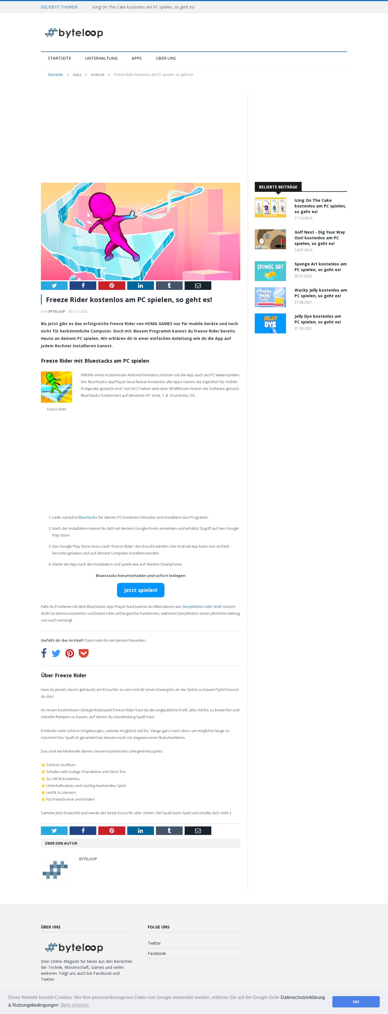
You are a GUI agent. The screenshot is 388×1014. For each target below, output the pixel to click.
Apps (137, 58)
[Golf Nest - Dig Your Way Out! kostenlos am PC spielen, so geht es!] (272, 247)
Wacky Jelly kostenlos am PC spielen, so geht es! (321, 292)
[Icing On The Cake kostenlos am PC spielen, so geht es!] (272, 216)
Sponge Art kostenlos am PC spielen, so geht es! (321, 266)
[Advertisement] (140, 134)
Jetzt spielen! (140, 590)
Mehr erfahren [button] (75, 1005)
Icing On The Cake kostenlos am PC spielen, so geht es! (143, 7)
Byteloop (57, 311)
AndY (217, 606)
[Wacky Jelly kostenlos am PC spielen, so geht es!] (272, 305)
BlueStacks (87, 517)
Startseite (59, 58)
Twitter (154, 943)
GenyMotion (192, 606)
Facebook (157, 953)
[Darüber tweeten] (56, 653)
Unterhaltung (101, 58)
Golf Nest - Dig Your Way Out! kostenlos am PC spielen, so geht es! (320, 237)
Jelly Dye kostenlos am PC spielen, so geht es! (318, 319)
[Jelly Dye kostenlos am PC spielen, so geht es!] (272, 331)
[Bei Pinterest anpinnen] (69, 653)
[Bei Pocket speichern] (84, 653)
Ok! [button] (356, 1002)
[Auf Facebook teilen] (44, 653)
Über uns (166, 58)
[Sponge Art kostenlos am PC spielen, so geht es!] (272, 279)
